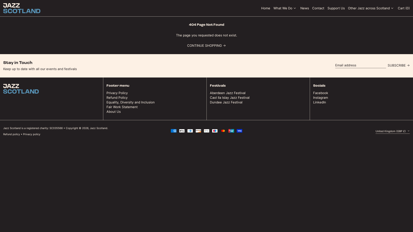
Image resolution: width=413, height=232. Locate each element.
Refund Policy (117, 98)
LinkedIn (319, 102)
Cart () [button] (404, 8)
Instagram (320, 98)
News (304, 8)
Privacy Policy (117, 93)
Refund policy (11, 134)
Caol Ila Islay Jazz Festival (230, 98)
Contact (318, 8)
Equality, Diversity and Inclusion (130, 102)
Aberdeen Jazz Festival (228, 93)
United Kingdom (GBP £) (391, 131)
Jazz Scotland (98, 128)
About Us (113, 112)
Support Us (336, 8)
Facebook (320, 93)
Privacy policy (31, 134)
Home (265, 8)
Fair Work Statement (122, 107)
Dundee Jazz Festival (226, 102)
